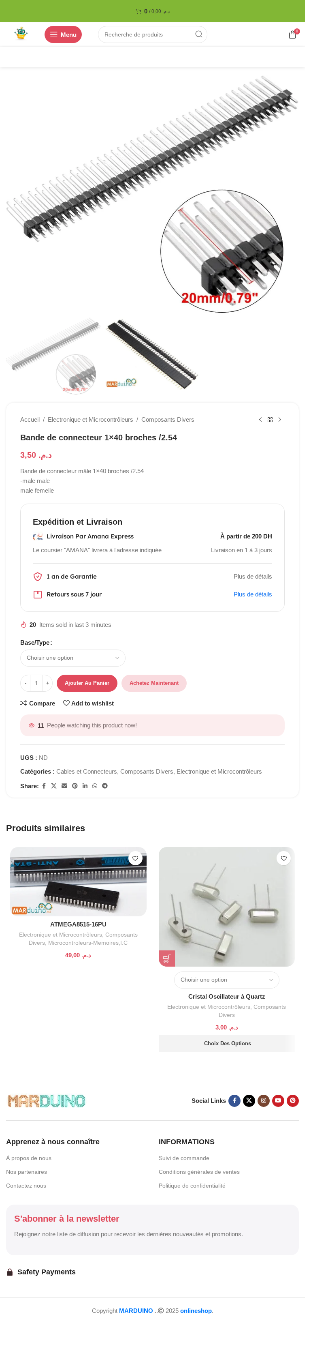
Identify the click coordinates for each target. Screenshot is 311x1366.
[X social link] (54, 786)
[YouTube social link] (278, 1101)
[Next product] (280, 420)
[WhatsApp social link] (95, 786)
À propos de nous (28, 1158)
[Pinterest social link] (75, 786)
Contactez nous (26, 1185)
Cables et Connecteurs (86, 771)
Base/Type (34, 642)
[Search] (198, 34)
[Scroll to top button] (19, 1327)
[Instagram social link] (264, 1101)
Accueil (30, 419)
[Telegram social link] (105, 786)
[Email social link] (64, 786)
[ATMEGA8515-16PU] (78, 881)
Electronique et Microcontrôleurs (90, 419)
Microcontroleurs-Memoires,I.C (88, 942)
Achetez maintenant (154, 683)
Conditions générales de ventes (199, 1172)
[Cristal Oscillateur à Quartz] (227, 907)
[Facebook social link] (44, 786)
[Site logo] (21, 33)
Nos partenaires (26, 1172)
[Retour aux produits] (270, 420)
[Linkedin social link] (85, 786)
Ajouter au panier (87, 683)
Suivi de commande (184, 1158)
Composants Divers (167, 419)
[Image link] (46, 1100)
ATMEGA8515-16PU (78, 924)
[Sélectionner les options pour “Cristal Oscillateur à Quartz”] (167, 958)
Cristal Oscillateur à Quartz (226, 996)
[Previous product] (260, 420)
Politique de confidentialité (192, 1185)
